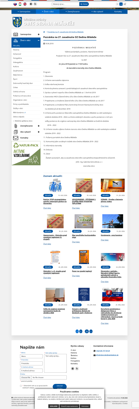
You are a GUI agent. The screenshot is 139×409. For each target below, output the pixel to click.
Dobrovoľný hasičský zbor (23, 83)
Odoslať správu (60, 387)
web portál (24, 401)
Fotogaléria (17, 58)
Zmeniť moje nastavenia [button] (69, 406)
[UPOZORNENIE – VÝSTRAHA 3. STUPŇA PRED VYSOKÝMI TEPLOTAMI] (84, 185)
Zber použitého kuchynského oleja (84, 236)
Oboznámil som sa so (35, 387)
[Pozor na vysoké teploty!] (84, 257)
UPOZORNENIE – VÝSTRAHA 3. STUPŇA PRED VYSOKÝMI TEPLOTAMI (84, 201)
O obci (73, 350)
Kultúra (16, 66)
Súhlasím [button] (53, 406)
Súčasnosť (17, 54)
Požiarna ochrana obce (22, 96)
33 (87, 331)
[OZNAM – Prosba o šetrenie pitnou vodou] (113, 185)
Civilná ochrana (19, 91)
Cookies (125, 403)
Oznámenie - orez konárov (111, 235)
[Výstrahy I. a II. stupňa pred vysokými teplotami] (55, 257)
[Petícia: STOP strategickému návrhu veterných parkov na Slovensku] (55, 185)
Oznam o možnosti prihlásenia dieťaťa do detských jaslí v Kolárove (82, 311)
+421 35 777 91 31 (103, 351)
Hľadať (85, 4)
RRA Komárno (18, 112)
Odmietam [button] (85, 406)
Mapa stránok (15, 401)
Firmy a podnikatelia (21, 104)
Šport (15, 79)
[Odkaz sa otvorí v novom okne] (31, 4)
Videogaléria (18, 62)
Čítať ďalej (47, 208)
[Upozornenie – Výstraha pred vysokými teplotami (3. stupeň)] (55, 221)
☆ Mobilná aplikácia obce (22, 121)
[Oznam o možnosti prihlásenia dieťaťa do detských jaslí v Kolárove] (84, 295)
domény (13, 403)
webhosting (31, 401)
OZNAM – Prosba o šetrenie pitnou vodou (112, 200)
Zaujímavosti (18, 71)
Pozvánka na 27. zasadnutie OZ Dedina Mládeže (65, 32)
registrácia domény (23, 403)
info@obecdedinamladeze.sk (107, 355)
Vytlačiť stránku (106, 401)
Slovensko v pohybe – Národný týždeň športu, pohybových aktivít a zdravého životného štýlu (111, 274)
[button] (23, 11)
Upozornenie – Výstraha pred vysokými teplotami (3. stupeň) (55, 237)
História (16, 50)
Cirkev (15, 87)
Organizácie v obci (20, 100)
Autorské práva (116, 403)
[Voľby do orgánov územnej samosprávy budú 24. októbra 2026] (55, 295)
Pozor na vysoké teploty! (82, 271)
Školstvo (74, 355)
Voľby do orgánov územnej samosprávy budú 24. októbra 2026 (54, 311)
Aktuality (16, 45)
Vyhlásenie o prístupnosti (120, 401)
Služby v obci (18, 108)
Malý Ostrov (17, 75)
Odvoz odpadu (18, 117)
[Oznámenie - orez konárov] (113, 221)
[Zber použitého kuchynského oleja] (84, 221)
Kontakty (118, 11)
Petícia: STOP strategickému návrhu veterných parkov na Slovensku (55, 201)
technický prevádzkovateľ (19, 405)
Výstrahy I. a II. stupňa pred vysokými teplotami (54, 272)
